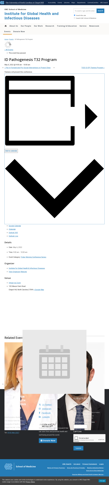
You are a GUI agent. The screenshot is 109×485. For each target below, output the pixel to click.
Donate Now (19, 31)
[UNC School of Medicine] (20, 466)
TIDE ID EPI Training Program (93, 68)
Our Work (38, 26)
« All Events (8, 50)
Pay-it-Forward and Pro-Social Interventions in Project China (27, 68)
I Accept (102, 481)
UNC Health (66, 464)
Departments (81, 3)
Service (83, 26)
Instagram (46, 409)
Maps (73, 3)
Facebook (46, 413)
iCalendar (12, 229)
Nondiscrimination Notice (95, 468)
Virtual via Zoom (15, 283)
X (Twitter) (47, 404)
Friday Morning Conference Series (33, 257)
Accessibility (52, 3)
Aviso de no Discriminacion (95, 470)
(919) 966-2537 (13, 433)
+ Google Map (39, 290)
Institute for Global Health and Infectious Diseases (31, 16)
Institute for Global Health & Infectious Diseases (27, 268)
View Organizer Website (18, 272)
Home (5, 25)
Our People (26, 26)
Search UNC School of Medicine (86, 18)
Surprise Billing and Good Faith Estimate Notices (88, 474)
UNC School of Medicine (15, 9)
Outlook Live (13, 236)
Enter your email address (84, 422)
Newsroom (94, 26)
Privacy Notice (30, 482)
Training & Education (67, 26)
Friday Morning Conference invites (88, 412)
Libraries (67, 3)
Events (60, 3)
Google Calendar (15, 226)
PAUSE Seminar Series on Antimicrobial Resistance (85, 417)
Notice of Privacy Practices (56, 468)
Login (101, 464)
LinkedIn (46, 417)
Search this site (81, 15)
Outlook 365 (13, 233)
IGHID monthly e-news (84, 409)
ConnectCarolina (92, 3)
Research (50, 26)
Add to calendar (11, 151)
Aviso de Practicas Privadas (76, 468)
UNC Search (104, 3)
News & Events (80, 404)
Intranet (77, 464)
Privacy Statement (89, 464)
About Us (13, 26)
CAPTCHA (77, 431)
